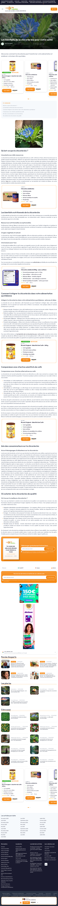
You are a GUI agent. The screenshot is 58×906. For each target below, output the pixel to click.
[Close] (45, 396)
